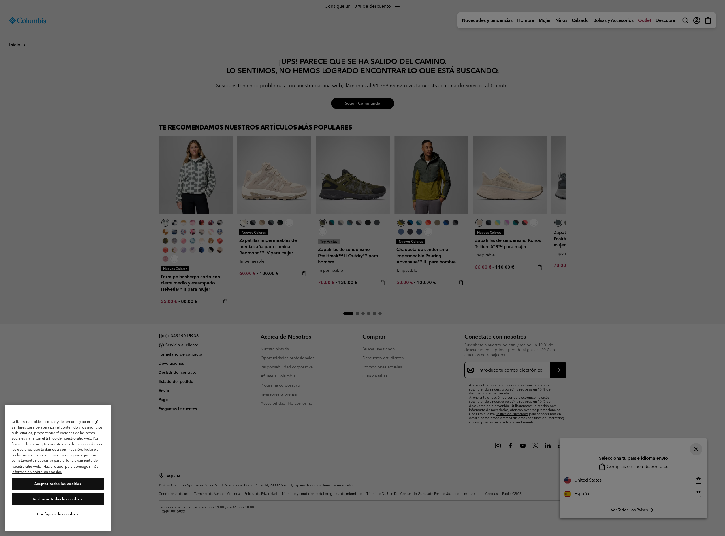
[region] (58, 468)
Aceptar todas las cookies (57, 483)
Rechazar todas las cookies (57, 499)
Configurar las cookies (57, 514)
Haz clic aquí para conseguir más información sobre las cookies (55, 469)
